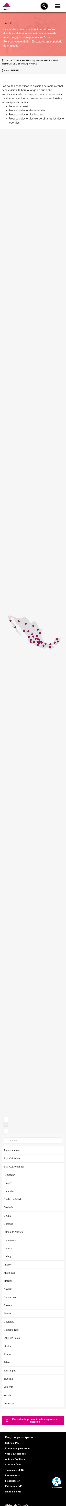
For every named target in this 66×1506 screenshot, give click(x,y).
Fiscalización (12, 1480)
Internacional (12, 1475)
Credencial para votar (17, 1448)
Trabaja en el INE (14, 1470)
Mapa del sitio (13, 1491)
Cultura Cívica (13, 1464)
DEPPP (15, 70)
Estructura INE (13, 1486)
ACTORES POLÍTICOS (22, 60)
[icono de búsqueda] (44, 6)
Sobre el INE (12, 1443)
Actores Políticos (15, 1459)
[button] (57, 6)
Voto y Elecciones (15, 1453)
